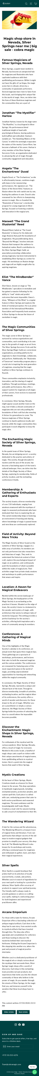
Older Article (9, 1012)
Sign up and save (12, 1034)
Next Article (23, 1012)
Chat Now (32, 1066)
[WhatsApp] (34, 1072)
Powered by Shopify (19, 1073)
